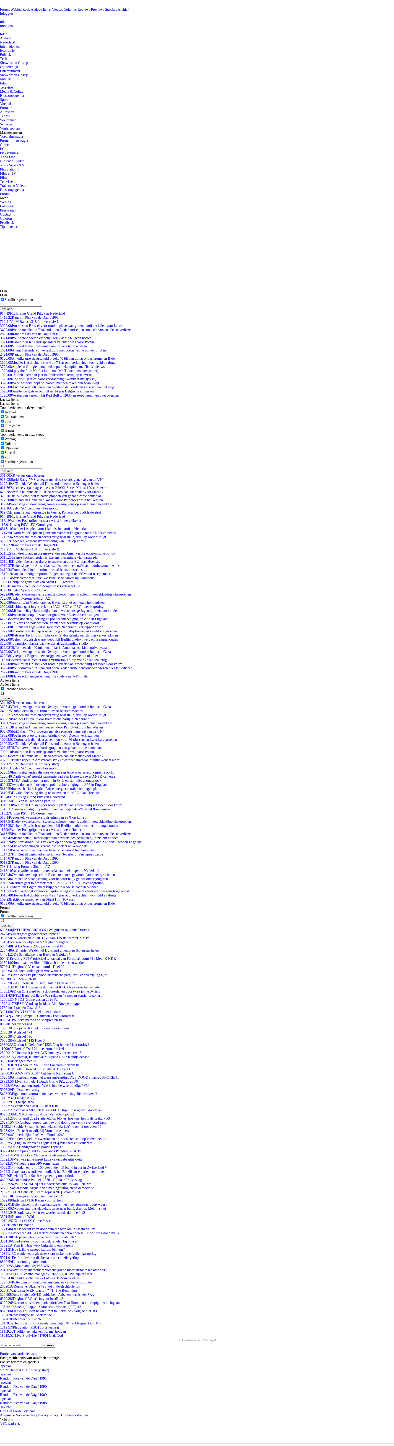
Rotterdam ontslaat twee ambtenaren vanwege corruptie (46, 1282)
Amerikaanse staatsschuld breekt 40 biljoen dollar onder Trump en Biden (58, 358)
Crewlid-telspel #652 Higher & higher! (35, 942)
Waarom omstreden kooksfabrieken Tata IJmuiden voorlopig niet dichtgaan (60, 1303)
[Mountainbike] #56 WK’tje (27, 1266)
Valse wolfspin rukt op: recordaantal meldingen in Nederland (49, 871)
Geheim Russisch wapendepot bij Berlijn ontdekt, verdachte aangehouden (59, 639)
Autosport (7, 112)
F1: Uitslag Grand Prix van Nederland (32, 313)
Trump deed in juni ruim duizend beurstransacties (41, 570)
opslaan (7, 309)
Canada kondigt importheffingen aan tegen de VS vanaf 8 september (55, 574)
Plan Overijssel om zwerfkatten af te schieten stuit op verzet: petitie (53, 1139)
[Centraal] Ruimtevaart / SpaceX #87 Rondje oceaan (44, 1057)
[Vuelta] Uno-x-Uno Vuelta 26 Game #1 (35, 1069)
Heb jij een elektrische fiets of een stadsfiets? (38, 1237)
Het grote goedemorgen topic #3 (30, 934)
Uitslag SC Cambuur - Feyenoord (29, 508)
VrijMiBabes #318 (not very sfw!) (29, 321)
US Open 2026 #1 (18, 979)
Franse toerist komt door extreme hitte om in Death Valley (47, 1229)
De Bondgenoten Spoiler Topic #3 (31, 1147)
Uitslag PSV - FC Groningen (26, 525)
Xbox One (7, 157)
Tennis (5, 116)
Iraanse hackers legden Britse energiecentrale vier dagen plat (49, 557)
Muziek (5, 79)
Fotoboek (7, 206)
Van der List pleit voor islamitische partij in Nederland (44, 529)
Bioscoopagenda (12, 95)
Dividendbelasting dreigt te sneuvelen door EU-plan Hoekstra (50, 561)
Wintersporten (10, 128)
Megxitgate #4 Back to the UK (29, 1315)
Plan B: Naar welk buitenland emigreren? (36, 1245)
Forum (5, 9)
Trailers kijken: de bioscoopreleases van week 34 (40, 586)
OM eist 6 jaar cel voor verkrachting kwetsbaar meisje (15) (48, 379)
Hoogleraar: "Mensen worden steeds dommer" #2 (42, 1212)
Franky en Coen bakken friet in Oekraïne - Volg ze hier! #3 (48, 1311)
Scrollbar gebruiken (19, 300)
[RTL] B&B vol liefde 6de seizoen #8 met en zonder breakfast (50, 995)
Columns (70, 9)
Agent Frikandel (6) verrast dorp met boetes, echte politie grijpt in (53, 350)
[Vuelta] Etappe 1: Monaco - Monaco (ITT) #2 (40, 1307)
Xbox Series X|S (12, 165)
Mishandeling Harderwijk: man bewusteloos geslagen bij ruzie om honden (59, 611)
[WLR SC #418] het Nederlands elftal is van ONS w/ (45, 1184)
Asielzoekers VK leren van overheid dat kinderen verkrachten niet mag (57, 387)
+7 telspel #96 (16, 1036)
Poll (7, 457)
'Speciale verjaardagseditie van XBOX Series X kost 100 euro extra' (54, 488)
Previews (97, 9)
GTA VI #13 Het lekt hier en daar (30, 1012)
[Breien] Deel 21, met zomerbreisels (32, 1049)
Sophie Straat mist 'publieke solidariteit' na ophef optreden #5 (50, 1126)
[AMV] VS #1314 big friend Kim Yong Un (38, 1073)
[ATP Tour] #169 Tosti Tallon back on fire (37, 983)
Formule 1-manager (14, 141)
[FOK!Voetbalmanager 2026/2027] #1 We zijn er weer (46, 1274)
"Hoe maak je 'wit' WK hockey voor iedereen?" (41, 1053)
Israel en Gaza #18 (20, 1008)
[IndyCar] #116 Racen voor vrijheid (31, 1200)
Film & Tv (12, 426)
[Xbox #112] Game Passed (26, 1221)
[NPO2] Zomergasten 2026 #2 (29, 999)
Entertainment (10, 71)
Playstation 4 (9, 153)
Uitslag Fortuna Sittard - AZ (25, 598)
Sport (4, 100)
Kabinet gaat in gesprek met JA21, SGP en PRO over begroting (52, 606)
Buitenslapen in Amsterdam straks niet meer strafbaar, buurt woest (53, 1204)
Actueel (5, 38)
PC (2, 149)
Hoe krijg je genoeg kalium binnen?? (32, 1249)
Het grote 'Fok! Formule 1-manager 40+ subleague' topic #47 (50, 1323)
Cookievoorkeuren (74, 1415)
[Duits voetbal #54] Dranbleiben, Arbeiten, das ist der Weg (47, 1294)
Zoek (26, 9)
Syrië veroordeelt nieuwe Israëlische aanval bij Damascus (47, 578)
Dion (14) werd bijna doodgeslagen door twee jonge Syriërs (50, 991)
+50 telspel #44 (16, 1024)
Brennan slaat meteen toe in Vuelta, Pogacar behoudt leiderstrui (50, 512)
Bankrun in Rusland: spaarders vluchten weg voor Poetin (47, 342)
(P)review (12, 448)
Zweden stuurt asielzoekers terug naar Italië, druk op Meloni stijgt (53, 537)
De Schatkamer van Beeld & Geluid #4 (35, 954)
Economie (7, 50)
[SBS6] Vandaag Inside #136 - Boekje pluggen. (41, 1004)
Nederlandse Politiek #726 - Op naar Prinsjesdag (41, 1180)
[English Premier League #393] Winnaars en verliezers (46, 1143)
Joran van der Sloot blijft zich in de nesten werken (43, 963)
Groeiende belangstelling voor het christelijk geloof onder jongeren (54, 879)
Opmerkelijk (9, 67)
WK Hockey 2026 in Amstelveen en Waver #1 (40, 1155)
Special (10, 453)
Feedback (7, 222)
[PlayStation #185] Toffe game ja (30, 1327)
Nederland (7, 42)
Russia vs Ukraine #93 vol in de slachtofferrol (40, 1286)
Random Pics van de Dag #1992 (29, 317)
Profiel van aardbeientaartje (19, 1354)
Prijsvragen (8, 210)
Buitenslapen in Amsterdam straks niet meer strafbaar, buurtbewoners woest (60, 566)
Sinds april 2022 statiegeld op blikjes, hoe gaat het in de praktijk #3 (55, 1118)
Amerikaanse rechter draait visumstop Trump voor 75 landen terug (53, 660)
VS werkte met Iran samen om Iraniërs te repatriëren (43, 346)
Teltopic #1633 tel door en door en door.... (36, 1028)
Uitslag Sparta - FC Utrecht (24, 590)
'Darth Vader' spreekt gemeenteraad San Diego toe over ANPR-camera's (58, 533)
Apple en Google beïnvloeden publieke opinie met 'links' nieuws (52, 367)
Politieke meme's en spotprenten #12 (32, 1020)
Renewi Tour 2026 (20, 1319)
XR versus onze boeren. (22, 475)
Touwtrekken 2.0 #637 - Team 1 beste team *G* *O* (44, 938)
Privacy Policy (48, 1415)
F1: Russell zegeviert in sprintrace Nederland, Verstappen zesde (51, 627)
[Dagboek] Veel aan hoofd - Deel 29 (32, 967)
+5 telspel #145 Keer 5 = (24, 1040)
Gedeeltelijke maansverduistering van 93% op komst (43, 541)
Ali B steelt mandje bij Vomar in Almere (35, 1131)
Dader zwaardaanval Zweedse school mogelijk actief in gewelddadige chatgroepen (65, 594)
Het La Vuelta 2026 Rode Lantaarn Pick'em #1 (40, 1065)
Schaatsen (7, 124)
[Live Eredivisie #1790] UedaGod (31, 1335)
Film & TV (8, 173)
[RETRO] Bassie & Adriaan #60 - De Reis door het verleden (50, 987)
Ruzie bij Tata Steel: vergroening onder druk (37, 1176)
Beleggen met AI (18, 1061)
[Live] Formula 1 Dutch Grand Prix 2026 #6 (39, 1081)
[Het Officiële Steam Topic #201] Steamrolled (40, 1192)
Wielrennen (8, 120)
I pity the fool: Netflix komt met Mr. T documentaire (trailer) (49, 371)
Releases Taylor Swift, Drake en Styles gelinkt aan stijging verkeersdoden (59, 635)
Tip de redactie (10, 227)
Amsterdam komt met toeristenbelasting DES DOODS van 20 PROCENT (59, 1077)
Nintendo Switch (12, 161)
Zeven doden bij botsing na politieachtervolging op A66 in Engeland (54, 619)
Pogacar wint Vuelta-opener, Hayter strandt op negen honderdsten (52, 602)
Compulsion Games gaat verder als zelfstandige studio (44, 643)
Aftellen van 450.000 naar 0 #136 (31, 1106)
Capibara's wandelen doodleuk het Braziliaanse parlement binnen (53, 1172)
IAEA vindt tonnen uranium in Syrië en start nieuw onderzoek (50, 780)
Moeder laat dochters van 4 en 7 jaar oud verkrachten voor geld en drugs (58, 362)
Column (10, 444)
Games (5, 145)
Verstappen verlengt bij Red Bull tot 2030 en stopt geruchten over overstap (59, 395)
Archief (123, 9)
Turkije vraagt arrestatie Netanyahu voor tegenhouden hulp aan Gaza (55, 652)
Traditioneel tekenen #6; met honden (33, 1331)
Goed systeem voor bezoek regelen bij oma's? (39, 1241)
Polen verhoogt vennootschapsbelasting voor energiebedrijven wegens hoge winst (64, 891)
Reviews (84, 9)
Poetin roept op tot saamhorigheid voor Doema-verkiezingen (49, 615)
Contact (5, 214)
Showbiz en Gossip (14, 63)
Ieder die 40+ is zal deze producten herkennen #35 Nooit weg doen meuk (59, 1233)
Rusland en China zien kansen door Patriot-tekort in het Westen (51, 500)
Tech (3, 59)
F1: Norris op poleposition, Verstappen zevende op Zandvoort (49, 623)
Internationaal (10, 46)
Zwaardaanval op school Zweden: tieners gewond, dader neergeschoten (57, 875)
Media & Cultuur (12, 91)
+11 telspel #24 (17, 1102)
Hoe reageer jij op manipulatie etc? (31, 1196)
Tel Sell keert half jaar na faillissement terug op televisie (46, 375)
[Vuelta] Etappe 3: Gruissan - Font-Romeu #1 (38, 1016)
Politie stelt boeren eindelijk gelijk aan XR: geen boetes (45, 338)
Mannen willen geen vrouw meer (30, 971)
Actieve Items (41, 9)
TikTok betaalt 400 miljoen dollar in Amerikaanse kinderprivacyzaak (54, 647)
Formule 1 (7, 108)
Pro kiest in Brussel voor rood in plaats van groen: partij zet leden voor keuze (61, 326)
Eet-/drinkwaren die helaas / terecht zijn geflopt (40, 1258)
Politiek (5, 54)
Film (3, 83)
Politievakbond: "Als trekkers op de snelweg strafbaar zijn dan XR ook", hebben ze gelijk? (71, 842)
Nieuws (57, 9)
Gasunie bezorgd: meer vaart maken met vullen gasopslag (48, 1253)
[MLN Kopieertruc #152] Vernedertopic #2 (37, 1114)
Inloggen (6, 13)
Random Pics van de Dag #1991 (29, 334)
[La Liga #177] (18, 1098)
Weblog (16, 9)
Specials (111, 9)
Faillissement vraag (19, 1090)
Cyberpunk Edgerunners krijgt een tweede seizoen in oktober (49, 656)
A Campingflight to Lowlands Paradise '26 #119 (40, 1151)
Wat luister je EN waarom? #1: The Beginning (38, 1290)
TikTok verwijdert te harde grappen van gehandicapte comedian (51, 496)
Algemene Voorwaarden (17, 1415)
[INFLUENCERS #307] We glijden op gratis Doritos (44, 930)
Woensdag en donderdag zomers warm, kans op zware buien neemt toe (56, 504)
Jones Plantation (16, 1225)
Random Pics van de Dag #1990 (29, 354)
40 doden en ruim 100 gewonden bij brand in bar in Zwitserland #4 (54, 1167)
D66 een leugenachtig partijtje (27, 801)
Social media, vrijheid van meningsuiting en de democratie (47, 1188)
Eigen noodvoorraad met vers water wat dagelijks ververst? (48, 1094)
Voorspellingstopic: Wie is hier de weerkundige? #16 (44, 1085)
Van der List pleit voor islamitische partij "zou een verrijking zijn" (54, 975)
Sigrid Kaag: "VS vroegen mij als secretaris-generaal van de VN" (52, 479)
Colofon (6, 218)
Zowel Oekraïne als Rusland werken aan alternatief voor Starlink (51, 492)
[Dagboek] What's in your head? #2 (31, 1299)
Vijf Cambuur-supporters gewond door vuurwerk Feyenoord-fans (53, 1122)
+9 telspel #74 (16, 1032)
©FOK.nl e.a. (10, 1423)
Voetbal (5, 104)
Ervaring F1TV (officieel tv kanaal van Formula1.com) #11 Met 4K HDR (58, 958)
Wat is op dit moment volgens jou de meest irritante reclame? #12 (53, 1270)
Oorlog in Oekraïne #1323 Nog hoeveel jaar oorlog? (44, 1044)
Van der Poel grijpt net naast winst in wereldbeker (40, 520)
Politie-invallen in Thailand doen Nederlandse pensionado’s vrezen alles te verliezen (66, 330)
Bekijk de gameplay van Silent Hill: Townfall (37, 582)
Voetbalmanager (11, 136)
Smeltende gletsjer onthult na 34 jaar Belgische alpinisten (47, 391)
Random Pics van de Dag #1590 (29, 862)
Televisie (6, 87)
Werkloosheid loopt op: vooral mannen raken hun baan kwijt (49, 383)
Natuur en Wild (17, 1217)
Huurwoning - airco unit (23, 1262)
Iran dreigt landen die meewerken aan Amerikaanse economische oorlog (57, 553)
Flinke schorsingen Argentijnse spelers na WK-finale (44, 676)
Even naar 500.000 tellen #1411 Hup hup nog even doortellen (51, 1110)
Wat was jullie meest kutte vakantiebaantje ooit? (41, 1159)
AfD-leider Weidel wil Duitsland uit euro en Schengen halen (49, 484)
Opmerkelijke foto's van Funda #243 (32, 1135)
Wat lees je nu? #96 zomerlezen (29, 1163)
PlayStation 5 (9, 169)
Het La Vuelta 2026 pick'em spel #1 (32, 946)
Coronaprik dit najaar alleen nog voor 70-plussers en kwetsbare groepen (58, 631)
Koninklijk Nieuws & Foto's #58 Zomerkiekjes (40, 1278)
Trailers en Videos (13, 186)
